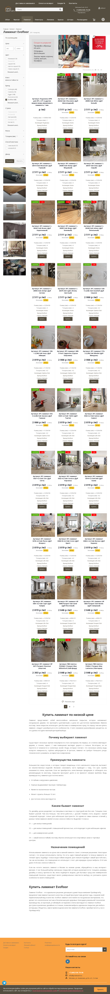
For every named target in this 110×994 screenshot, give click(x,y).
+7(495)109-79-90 (83, 10)
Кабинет (103, 8)
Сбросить (19, 161)
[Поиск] (60, 9)
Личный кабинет (30, 945)
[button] (79, 85)
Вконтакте (68, 961)
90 (101, 69)
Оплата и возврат (9, 945)
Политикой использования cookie (44, 991)
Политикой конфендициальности (71, 991)
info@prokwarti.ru (75, 975)
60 (98, 69)
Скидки (5, 948)
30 (95, 69)
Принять (100, 989)
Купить (42, 131)
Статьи (26, 948)
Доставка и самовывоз (11, 943)
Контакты (27, 943)
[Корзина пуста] (94, 20)
